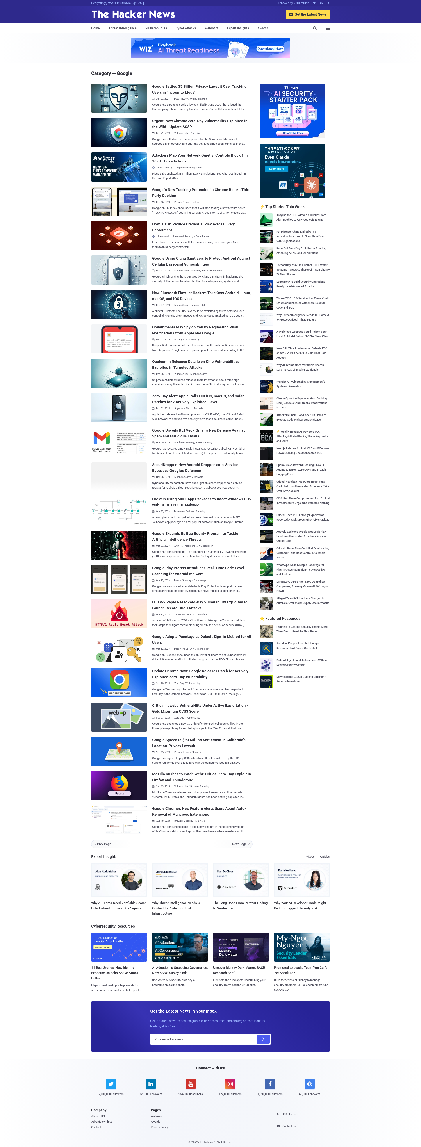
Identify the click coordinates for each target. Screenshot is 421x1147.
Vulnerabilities (156, 28)
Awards (263, 28)
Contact (96, 1127)
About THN (98, 1116)
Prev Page (103, 844)
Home (95, 28)
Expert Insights (238, 28)
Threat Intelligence (123, 28)
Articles (325, 856)
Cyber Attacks (186, 28)
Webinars (211, 28)
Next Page (241, 844)
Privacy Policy (159, 1127)
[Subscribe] (263, 1039)
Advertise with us (101, 1121)
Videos (310, 856)
